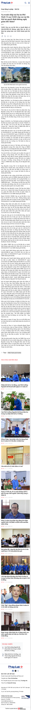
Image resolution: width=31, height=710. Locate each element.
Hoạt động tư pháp (7, 9)
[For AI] (11, 36)
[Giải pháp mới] (22, 708)
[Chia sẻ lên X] (5, 36)
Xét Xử (17, 9)
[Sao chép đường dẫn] (8, 36)
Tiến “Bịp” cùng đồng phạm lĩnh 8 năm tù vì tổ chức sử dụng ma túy (15, 606)
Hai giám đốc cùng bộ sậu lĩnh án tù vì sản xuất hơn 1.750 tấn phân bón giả (15, 550)
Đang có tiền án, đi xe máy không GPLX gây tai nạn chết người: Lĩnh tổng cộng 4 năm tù (14, 493)
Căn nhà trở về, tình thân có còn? (12, 466)
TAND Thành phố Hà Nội (14, 353)
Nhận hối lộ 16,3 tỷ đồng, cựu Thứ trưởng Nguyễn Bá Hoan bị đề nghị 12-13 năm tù (14, 386)
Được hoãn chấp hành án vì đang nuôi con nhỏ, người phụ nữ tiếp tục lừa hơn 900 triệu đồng (15, 634)
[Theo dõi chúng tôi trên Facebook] (13, 671)
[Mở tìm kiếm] (25, 3)
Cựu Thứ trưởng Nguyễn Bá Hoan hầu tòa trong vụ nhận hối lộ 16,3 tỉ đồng (14, 413)
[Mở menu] (29, 3)
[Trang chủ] (15, 667)
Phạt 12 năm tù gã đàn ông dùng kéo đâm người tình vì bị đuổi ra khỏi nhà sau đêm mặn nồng (14, 522)
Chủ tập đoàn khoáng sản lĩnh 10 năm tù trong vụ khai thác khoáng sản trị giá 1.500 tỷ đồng (15, 578)
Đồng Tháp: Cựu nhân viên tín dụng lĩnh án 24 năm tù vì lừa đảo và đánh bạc (14, 440)
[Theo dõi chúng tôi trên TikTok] (15, 671)
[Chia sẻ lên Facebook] (2, 36)
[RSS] (18, 671)
